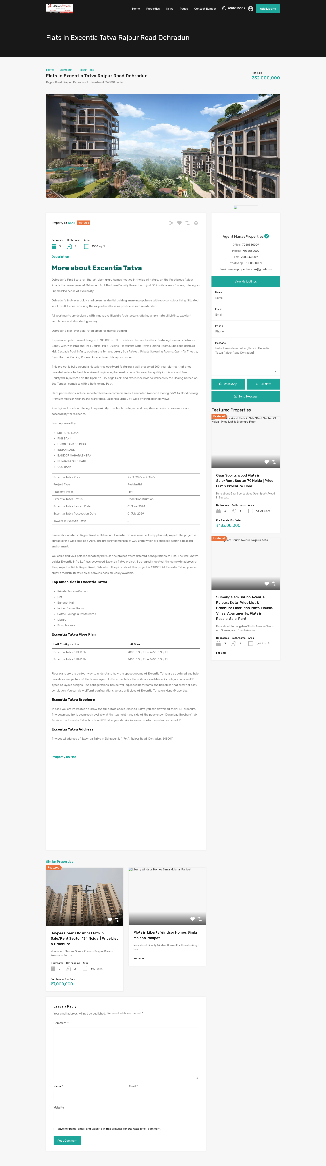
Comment (61, 1023)
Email (133, 1086)
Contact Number (205, 8)
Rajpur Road (86, 69)
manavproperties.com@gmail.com (250, 269)
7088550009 (236, 8)
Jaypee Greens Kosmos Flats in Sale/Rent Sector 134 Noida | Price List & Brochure (84, 938)
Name (58, 1086)
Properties (153, 8)
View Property (84, 914)
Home (136, 8)
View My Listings (246, 281)
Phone (219, 325)
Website (59, 1107)
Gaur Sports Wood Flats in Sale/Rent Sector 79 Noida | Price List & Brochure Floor (244, 480)
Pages (184, 8)
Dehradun (66, 69)
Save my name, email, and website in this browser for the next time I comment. (109, 1128)
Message (220, 343)
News (169, 8)
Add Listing (268, 8)
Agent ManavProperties (243, 236)
